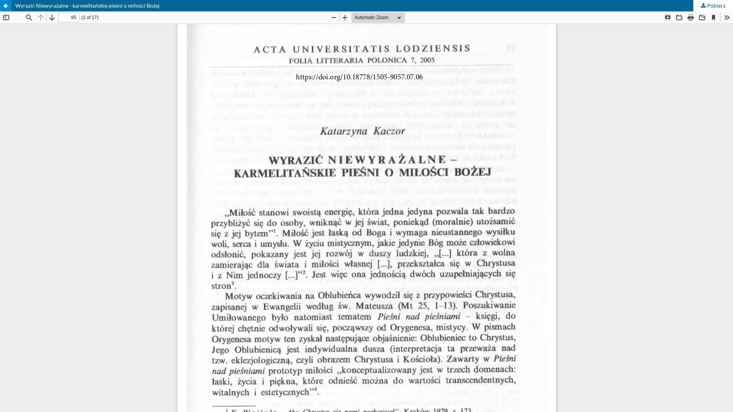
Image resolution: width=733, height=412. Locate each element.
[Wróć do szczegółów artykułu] (5, 5)
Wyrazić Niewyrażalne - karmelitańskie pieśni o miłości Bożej (87, 5)
